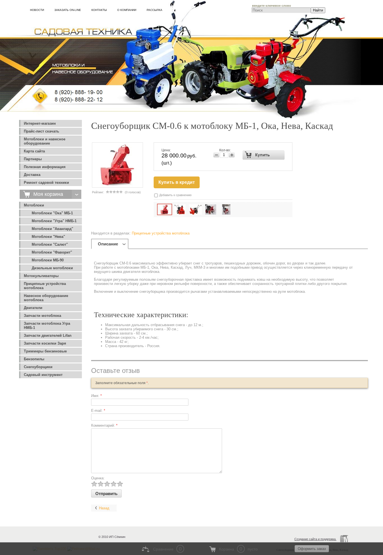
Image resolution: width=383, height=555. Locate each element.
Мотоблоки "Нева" (48, 236)
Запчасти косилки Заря (45, 343)
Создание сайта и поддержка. (315, 539)
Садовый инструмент (43, 375)
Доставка (32, 175)
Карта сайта (34, 151)
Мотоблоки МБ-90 (48, 260)
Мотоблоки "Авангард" (52, 229)
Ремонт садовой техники (46, 182)
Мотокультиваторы (41, 276)
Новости (37, 9)
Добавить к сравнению (175, 195)
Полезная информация (45, 167)
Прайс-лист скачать (41, 131)
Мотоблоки (34, 205)
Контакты (99, 9)
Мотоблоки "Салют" (50, 244)
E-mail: (98, 410)
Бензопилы (34, 359)
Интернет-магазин (40, 123)
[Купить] (264, 155)
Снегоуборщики (38, 367)
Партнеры (33, 159)
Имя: (96, 396)
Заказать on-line (67, 9)
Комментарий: (104, 425)
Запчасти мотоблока (42, 316)
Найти (318, 10)
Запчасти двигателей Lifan (47, 335)
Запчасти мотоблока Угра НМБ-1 (47, 325)
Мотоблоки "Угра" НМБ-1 (54, 221)
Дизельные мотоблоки (52, 268)
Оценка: (98, 478)
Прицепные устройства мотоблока (45, 286)
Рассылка (154, 9)
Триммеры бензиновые (45, 351)
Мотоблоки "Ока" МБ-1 (52, 213)
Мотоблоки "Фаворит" (52, 252)
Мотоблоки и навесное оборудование (44, 141)
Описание (108, 243)
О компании (126, 9)
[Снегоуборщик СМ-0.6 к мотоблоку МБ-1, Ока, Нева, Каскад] (165, 209)
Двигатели (33, 308)
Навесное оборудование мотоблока (46, 298)
